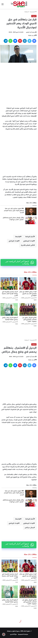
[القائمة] (3, 5)
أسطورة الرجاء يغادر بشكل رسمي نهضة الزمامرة (10, 318)
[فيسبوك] (34, 41)
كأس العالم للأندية (27, 245)
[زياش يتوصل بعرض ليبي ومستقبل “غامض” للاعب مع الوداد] (30, 220)
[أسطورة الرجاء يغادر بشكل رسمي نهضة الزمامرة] (9, 309)
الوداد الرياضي (14, 241)
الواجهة (17, 236)
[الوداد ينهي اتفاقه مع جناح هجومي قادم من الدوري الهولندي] (28, 283)
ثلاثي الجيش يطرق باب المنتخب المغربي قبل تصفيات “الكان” (29, 319)
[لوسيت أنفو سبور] (19, 4)
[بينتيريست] (20, 41)
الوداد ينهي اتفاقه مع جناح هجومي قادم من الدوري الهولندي (28, 294)
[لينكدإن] (25, 41)
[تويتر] (29, 41)
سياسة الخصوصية (23, 634)
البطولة (26, 12)
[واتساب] (10, 41)
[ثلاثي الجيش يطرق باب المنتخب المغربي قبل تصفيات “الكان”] (28, 309)
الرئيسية (32, 12)
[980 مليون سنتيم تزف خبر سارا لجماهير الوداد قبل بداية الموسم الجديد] (30, 211)
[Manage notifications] (3, 634)
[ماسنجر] (15, 41)
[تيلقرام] (6, 41)
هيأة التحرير (13, 634)
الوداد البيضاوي (28, 241)
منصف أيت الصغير (30, 32)
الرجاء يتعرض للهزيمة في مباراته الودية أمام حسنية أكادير (10, 294)
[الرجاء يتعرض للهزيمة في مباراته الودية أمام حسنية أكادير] (9, 283)
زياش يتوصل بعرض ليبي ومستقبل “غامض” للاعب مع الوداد (13, 218)
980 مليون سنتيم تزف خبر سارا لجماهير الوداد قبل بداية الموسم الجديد (14, 210)
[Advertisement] (19, 84)
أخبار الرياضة (29, 236)
